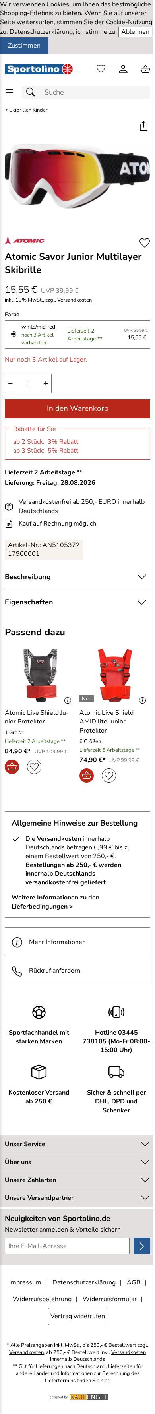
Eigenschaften (29, 602)
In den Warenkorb (77, 408)
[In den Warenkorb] (12, 767)
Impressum (25, 1282)
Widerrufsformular (110, 1299)
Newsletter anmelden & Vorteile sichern (63, 1229)
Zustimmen (24, 45)
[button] (143, 126)
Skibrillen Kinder (28, 110)
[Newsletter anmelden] (142, 1246)
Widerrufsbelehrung (42, 1299)
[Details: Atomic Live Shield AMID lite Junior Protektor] (87, 698)
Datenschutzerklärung (84, 1282)
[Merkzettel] (101, 69)
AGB (134, 1282)
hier (105, 1380)
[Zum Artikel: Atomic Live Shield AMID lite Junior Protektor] (114, 675)
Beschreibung (28, 577)
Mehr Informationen (57, 942)
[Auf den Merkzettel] (145, 243)
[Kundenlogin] (123, 69)
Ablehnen (135, 31)
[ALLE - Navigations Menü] (9, 92)
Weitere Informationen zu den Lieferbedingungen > (55, 902)
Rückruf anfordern (54, 970)
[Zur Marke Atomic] (25, 240)
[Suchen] (32, 92)
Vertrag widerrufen (77, 1316)
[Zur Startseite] (39, 69)
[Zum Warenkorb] (145, 69)
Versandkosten (74, 300)
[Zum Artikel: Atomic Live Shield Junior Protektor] (40, 675)
